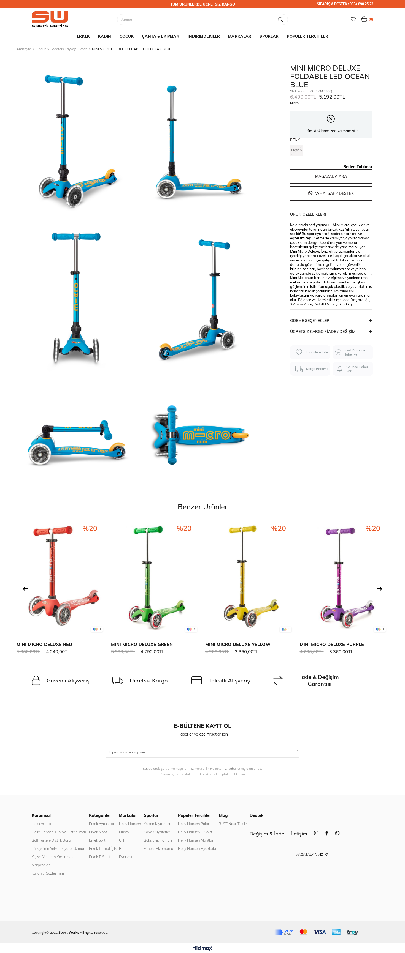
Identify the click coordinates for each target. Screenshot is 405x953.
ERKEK (83, 36)
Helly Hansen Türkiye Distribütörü (59, 832)
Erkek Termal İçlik (103, 848)
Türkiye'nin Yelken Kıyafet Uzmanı (59, 848)
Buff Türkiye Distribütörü (51, 840)
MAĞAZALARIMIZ (309, 854)
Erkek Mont (98, 832)
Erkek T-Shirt (99, 856)
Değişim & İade (267, 834)
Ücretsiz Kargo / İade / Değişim (322, 331)
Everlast (125, 856)
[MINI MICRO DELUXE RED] (61, 577)
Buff (122, 848)
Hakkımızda (41, 823)
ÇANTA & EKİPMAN (160, 36)
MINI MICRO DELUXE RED (44, 644)
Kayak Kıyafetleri (157, 832)
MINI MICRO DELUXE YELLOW (238, 644)
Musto (124, 832)
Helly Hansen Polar (193, 823)
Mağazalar (41, 865)
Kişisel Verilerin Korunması (53, 856)
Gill (121, 840)
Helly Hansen (130, 823)
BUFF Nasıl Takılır (233, 823)
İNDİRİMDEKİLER (204, 36)
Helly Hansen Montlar (196, 840)
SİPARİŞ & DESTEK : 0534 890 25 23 (345, 4)
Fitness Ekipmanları (159, 848)
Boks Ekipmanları (158, 840)
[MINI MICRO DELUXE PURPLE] (344, 577)
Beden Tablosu (357, 166)
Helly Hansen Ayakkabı (197, 848)
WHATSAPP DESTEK (334, 193)
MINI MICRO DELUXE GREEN (142, 644)
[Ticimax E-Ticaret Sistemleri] (202, 949)
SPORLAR (269, 36)
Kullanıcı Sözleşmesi (48, 873)
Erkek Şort (97, 840)
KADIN (104, 36)
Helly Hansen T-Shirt (195, 832)
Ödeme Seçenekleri (310, 320)
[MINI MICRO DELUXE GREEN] (155, 577)
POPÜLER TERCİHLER (307, 36)
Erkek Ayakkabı (101, 823)
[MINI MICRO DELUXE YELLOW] (249, 577)
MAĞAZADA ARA (331, 176)
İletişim (299, 834)
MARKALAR (239, 36)
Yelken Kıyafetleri (157, 823)
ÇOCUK (127, 36)
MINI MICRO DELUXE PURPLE (332, 644)
